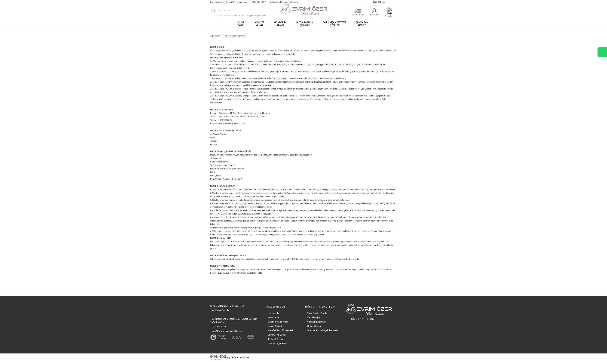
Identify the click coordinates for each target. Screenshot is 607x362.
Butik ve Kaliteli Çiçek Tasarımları (323, 330)
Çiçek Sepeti (260, 15)
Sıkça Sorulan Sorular (278, 321)
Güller (241, 15)
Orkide (234, 15)
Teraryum (249, 15)
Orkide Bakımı (314, 326)
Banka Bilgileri (275, 326)
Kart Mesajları (314, 317)
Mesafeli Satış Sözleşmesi (280, 330)
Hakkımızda (273, 313)
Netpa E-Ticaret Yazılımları (237, 357)
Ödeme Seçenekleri (277, 343)
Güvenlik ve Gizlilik (276, 334)
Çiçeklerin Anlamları (316, 321)
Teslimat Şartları (276, 339)
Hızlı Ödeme (379, 2)
